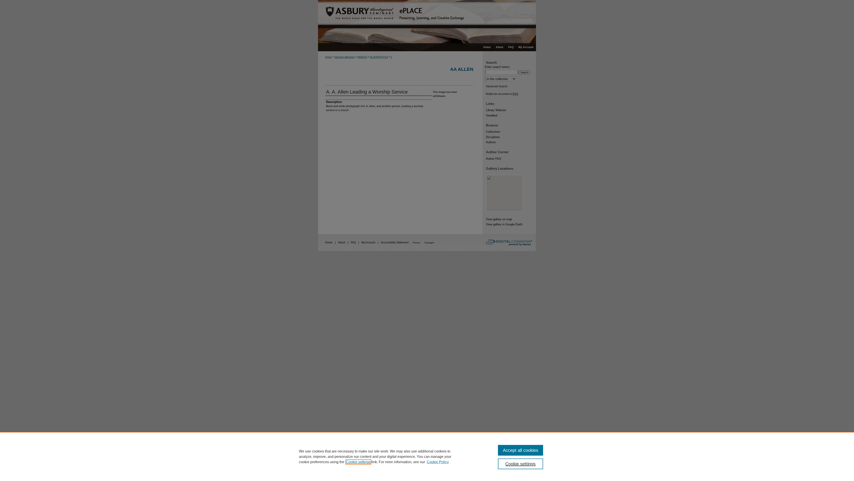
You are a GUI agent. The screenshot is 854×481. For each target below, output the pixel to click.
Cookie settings (358, 462)
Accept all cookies (520, 450)
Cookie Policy (438, 462)
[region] (427, 456)
